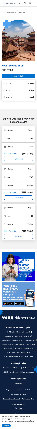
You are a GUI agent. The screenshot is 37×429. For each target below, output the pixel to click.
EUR (19, 3)
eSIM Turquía (28, 336)
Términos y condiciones (18, 394)
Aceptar (6, 425)
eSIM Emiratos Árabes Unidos (13, 357)
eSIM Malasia (19, 344)
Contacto (28, 390)
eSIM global (18, 383)
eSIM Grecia (11, 352)
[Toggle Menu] (33, 3)
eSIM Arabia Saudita (23, 352)
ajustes (31, 422)
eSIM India (18, 348)
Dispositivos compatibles (14, 390)
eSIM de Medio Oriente (10, 372)
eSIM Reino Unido (17, 340)
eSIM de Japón (30, 344)
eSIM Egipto (29, 357)
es (14, 3)
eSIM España (9, 336)
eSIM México (6, 340)
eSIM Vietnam (8, 348)
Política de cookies (28, 399)
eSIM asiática (6, 368)
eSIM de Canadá (30, 340)
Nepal (8, 12)
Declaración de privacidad (11, 399)
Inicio (3, 12)
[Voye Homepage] (7, 3)
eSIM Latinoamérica (29, 368)
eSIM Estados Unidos (13, 332)
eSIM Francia (26, 332)
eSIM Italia (18, 336)
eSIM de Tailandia (7, 344)
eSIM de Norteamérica (27, 372)
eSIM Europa (16, 368)
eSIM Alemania (28, 348)
